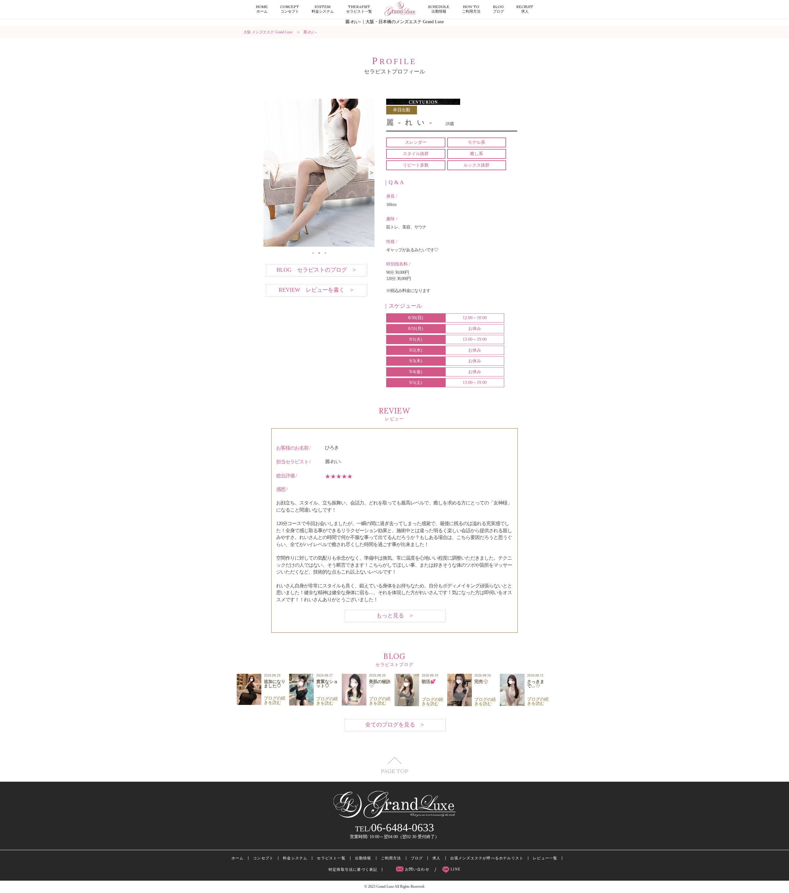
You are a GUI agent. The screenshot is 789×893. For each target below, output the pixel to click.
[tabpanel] (319, 173)
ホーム (262, 9)
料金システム (323, 9)
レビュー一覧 (545, 858)
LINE (454, 869)
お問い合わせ (417, 869)
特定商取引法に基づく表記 (353, 869)
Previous (267, 173)
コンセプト (289, 9)
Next (371, 173)
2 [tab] (319, 251)
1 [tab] (313, 251)
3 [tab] (325, 251)
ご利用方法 (471, 9)
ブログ (498, 9)
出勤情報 (438, 9)
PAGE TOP (394, 770)
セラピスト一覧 (359, 9)
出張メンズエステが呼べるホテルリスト (487, 858)
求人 (524, 9)
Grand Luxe (385, 886)
